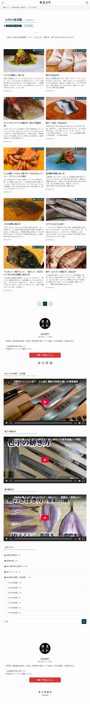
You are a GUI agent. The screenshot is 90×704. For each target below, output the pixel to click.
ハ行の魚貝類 (14, 608)
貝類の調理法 (13, 555)
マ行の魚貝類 (14, 613)
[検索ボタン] (87, 3)
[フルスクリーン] (83, 423)
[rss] (51, 692)
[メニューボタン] (3, 3)
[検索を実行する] (84, 621)
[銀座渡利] (45, 3)
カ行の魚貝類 (14, 588)
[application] (45, 402)
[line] (47, 362)
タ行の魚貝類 (14, 598)
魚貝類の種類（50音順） (14, 25)
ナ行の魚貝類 (14, 603)
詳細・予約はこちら (45, 355)
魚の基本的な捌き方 (17, 566)
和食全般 (12, 561)
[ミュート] (79, 423)
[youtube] (50, 362)
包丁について (13, 572)
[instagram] (43, 362)
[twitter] (39, 362)
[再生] (7, 423)
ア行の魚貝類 (14, 583)
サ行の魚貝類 (14, 593)
